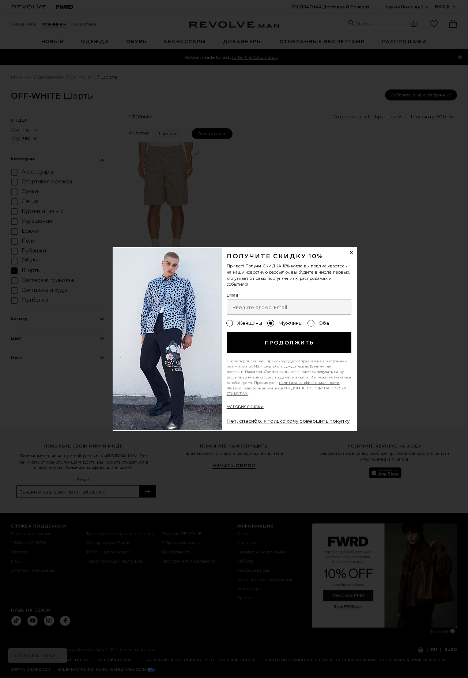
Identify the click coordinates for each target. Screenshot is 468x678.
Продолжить (289, 342)
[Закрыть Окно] (351, 252)
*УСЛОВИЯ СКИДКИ (245, 407)
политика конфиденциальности (309, 383)
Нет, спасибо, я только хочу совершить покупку (288, 421)
